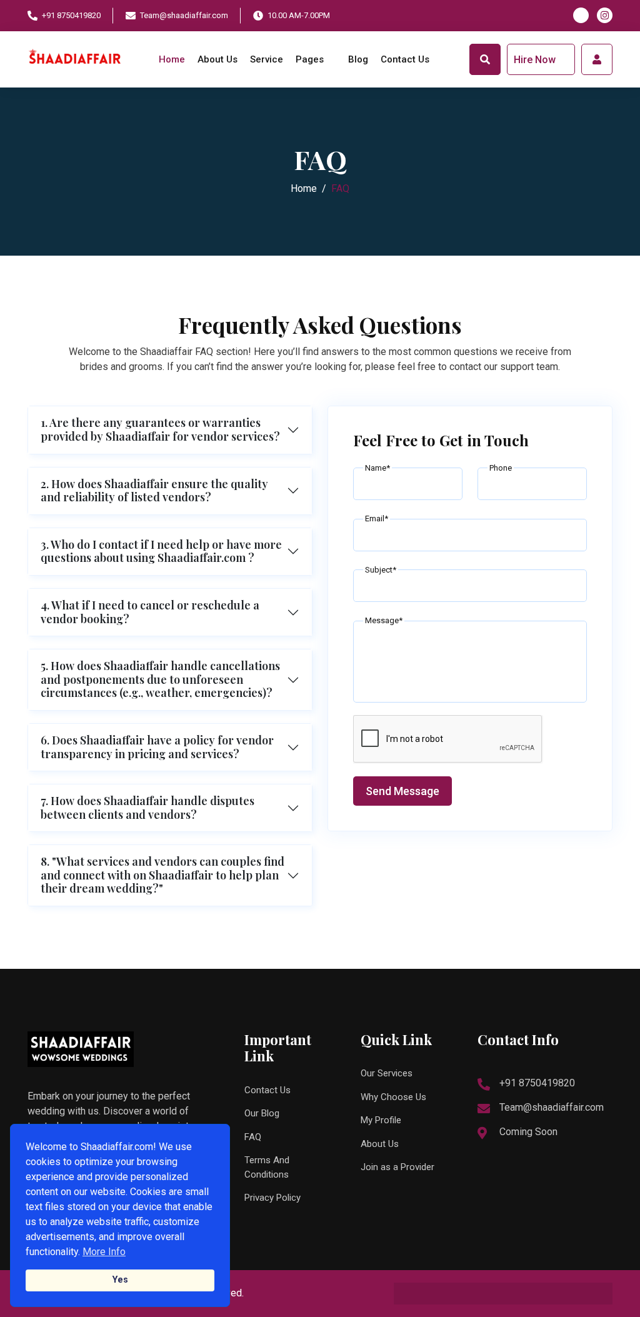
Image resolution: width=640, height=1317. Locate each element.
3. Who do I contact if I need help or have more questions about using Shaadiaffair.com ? (161, 551)
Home (172, 59)
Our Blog (261, 1113)
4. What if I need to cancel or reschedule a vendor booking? (150, 612)
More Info (104, 1252)
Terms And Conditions (266, 1167)
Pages (311, 59)
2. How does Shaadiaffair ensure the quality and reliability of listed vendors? (154, 490)
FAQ (252, 1137)
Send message (402, 791)
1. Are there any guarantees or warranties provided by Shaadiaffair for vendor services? (160, 429)
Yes (120, 1279)
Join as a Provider (397, 1167)
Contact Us (405, 59)
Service (266, 59)
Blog (358, 59)
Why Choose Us (393, 1097)
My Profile (381, 1120)
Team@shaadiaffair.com (184, 15)
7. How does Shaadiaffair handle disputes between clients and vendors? (147, 807)
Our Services (386, 1073)
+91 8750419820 (71, 15)
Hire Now (536, 60)
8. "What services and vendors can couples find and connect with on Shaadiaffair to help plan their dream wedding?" (162, 875)
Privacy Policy (272, 1197)
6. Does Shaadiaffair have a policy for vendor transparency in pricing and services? (157, 747)
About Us (218, 59)
